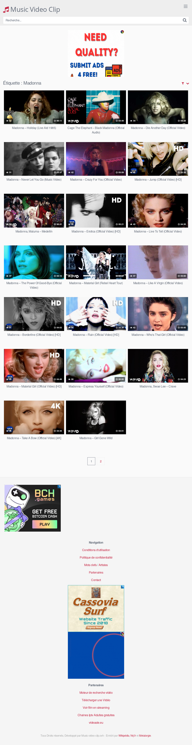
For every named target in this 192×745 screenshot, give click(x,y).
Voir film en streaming (96, 707)
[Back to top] (182, 733)
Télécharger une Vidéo (96, 700)
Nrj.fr (133, 735)
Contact (96, 580)
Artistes (103, 565)
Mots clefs (90, 565)
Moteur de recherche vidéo (96, 692)
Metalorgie (145, 735)
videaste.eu (96, 722)
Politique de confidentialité (96, 557)
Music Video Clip (34, 9)
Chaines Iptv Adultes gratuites (96, 715)
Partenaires (96, 572)
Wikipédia (123, 735)
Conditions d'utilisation (96, 550)
